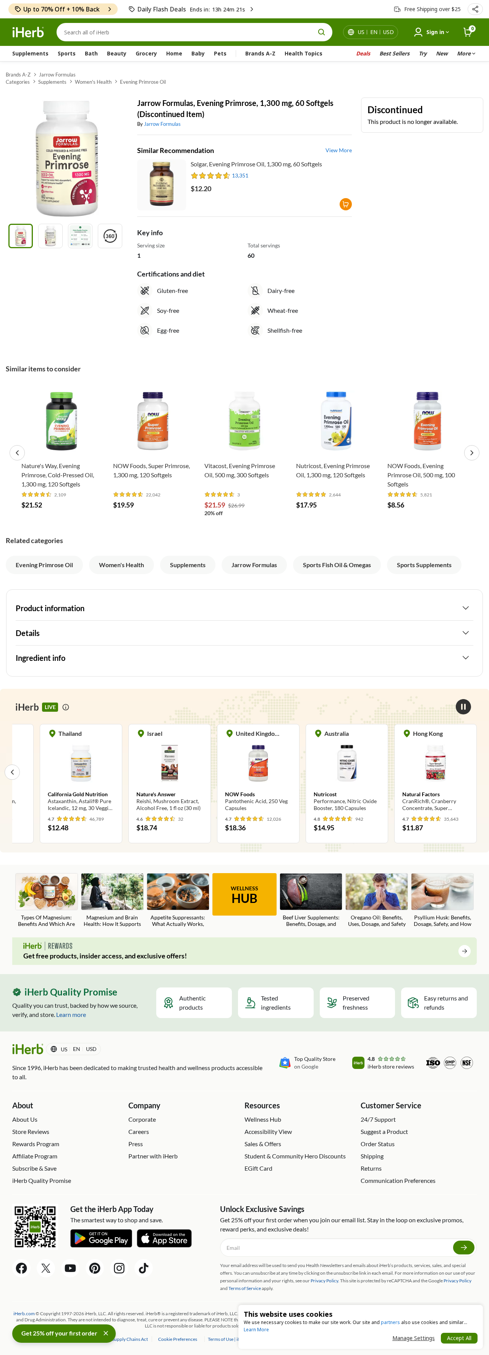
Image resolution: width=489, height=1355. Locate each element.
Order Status (378, 1143)
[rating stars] (211, 175)
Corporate (142, 1119)
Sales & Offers (262, 1143)
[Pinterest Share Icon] (95, 1268)
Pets (220, 53)
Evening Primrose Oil (143, 82)
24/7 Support (378, 1119)
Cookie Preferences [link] (177, 1339)
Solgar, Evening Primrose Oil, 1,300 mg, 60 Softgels (256, 164)
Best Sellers (394, 53)
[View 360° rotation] (110, 236)
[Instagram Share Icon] (119, 1268)
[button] (475, 9)
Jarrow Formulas (57, 75)
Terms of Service (244, 1288)
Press (135, 1143)
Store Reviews (30, 1131)
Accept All (459, 1338)
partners (390, 1322)
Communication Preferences (398, 1180)
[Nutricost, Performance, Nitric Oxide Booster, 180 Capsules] (347, 772)
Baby (198, 53)
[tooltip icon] (66, 707)
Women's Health (93, 82)
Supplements (30, 53)
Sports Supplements (424, 564)
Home (174, 53)
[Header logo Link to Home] (28, 32)
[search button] (321, 32)
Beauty (116, 53)
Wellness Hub (262, 1119)
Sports (67, 53)
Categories (18, 82)
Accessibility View (268, 1131)
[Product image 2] (50, 236)
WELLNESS (244, 895)
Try (423, 53)
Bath (91, 53)
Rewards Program (35, 1143)
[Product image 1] (20, 236)
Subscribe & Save (34, 1168)
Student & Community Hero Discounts (295, 1156)
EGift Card (258, 1168)
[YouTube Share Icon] (70, 1268)
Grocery (146, 53)
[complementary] (177, 1339)
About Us (24, 1119)
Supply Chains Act (130, 1339)
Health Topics (303, 53)
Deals (363, 53)
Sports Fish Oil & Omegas (337, 564)
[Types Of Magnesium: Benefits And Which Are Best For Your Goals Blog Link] (46, 900)
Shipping (372, 1156)
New (442, 53)
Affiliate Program (34, 1156)
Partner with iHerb (153, 1156)
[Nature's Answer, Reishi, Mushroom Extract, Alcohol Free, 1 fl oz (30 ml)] (169, 772)
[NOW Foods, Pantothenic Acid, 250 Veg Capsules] (258, 772)
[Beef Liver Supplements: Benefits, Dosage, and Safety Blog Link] (311, 900)
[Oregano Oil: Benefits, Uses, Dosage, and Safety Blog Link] (376, 900)
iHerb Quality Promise (41, 1180)
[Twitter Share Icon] (46, 1268)
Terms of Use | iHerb (228, 1339)
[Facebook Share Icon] (21, 1268)
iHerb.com (24, 1313)
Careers (138, 1131)
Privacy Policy (457, 1280)
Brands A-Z (260, 53)
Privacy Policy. (325, 1280)
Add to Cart (61, 446)
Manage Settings (413, 1338)
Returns (371, 1168)
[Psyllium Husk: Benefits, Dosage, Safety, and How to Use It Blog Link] (442, 900)
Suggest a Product (384, 1131)
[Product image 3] (80, 236)
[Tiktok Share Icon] (144, 1268)
